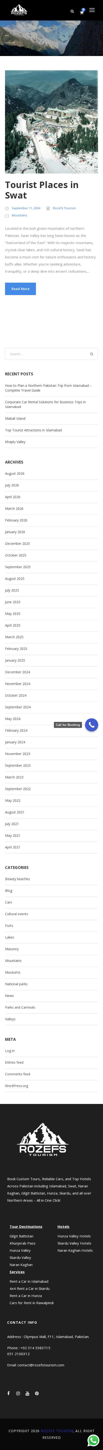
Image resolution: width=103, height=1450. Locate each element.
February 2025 (16, 648)
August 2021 (14, 812)
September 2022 (18, 788)
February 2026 (16, 520)
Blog (8, 890)
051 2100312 (18, 1353)
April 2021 (12, 847)
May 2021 (12, 835)
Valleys (10, 1019)
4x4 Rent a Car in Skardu (30, 1288)
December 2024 (17, 672)
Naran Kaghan (21, 1264)
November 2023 (17, 753)
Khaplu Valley (15, 441)
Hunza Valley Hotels (74, 1236)
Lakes (9, 937)
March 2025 (14, 637)
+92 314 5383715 (35, 1347)
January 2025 (15, 660)
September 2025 (18, 567)
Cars (8, 902)
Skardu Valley (20, 1257)
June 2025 (12, 602)
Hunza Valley (20, 1250)
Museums (12, 972)
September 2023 (18, 765)
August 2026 (14, 473)
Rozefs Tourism (64, 208)
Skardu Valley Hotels (74, 1243)
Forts (9, 925)
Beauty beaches (17, 879)
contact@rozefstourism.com (40, 1365)
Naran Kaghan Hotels (75, 1250)
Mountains (19, 215)
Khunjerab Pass (22, 1243)
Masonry (12, 949)
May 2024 (12, 718)
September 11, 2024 (26, 208)
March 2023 (14, 777)
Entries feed (14, 1062)
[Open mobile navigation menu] (92, 10)
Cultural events (16, 914)
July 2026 (12, 485)
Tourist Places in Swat (42, 190)
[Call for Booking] (91, 724)
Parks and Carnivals (20, 1007)
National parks (16, 984)
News (9, 995)
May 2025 (12, 613)
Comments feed (17, 1074)
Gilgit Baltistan (21, 1236)
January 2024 (15, 742)
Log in (10, 1050)
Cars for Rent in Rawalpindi (32, 1302)
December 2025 (17, 543)
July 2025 (12, 590)
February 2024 (16, 730)
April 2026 (12, 497)
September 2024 (18, 707)
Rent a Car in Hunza (26, 1295)
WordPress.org (16, 1085)
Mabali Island (15, 418)
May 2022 (12, 800)
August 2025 (14, 578)
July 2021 (12, 824)
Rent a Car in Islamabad (29, 1281)
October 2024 (15, 695)
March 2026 (14, 508)
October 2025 (15, 555)
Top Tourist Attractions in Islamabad (33, 430)
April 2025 (12, 625)
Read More (20, 288)
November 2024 (17, 683)
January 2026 (15, 532)
